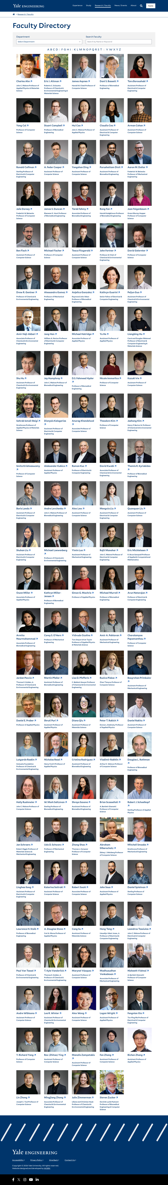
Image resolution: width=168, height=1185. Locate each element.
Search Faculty (93, 36)
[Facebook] (13, 1180)
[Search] (141, 6)
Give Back (54, 1160)
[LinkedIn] (37, 1180)
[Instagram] (24, 1180)
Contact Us (70, 1160)
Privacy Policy (37, 1160)
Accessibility (18, 1160)
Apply (150, 6)
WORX (47, 1168)
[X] (19, 1179)
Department (23, 36)
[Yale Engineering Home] (30, 6)
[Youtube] (31, 1180)
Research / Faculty (26, 14)
